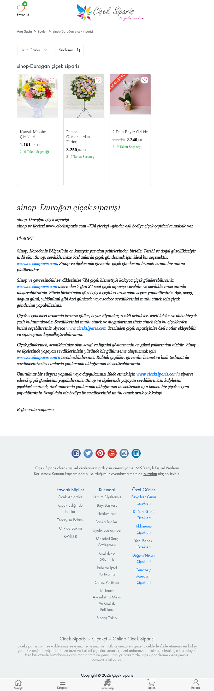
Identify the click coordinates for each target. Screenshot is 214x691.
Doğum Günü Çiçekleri (143, 514)
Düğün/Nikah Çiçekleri (143, 558)
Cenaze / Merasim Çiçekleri (143, 576)
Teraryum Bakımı (70, 519)
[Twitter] (88, 454)
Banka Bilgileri (107, 521)
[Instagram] (124, 454)
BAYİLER (70, 536)
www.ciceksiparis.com (37, 263)
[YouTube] (112, 454)
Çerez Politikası (107, 582)
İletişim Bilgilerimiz (107, 496)
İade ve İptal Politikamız (107, 571)
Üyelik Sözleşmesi (107, 530)
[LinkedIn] (136, 454)
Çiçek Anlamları (70, 496)
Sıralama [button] (66, 49)
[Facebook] (76, 454)
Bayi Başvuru (107, 505)
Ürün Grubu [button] (30, 49)
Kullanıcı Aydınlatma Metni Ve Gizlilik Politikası (107, 600)
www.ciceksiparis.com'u (38, 357)
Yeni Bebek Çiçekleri (143, 543)
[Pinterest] (100, 454)
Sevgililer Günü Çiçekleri (143, 500)
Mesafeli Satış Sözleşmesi (107, 541)
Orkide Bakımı (70, 528)
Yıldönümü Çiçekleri (143, 529)
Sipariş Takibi (107, 617)
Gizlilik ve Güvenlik (107, 556)
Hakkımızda (106, 513)
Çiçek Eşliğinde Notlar (70, 508)
